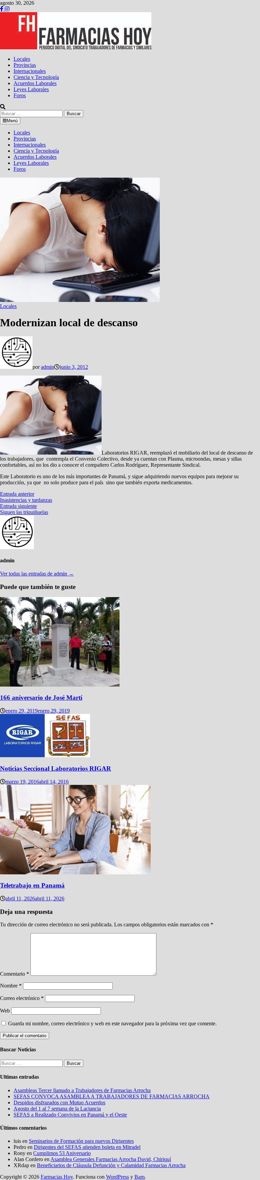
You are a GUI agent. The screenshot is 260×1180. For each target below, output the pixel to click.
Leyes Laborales (31, 89)
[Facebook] (2, 9)
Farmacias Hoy (57, 1177)
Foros (20, 95)
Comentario (14, 974)
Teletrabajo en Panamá (32, 885)
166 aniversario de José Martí (41, 697)
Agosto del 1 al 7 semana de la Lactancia (57, 1108)
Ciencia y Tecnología (36, 77)
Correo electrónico (22, 998)
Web (5, 1011)
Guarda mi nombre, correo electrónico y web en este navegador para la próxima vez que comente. (112, 1023)
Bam (139, 1177)
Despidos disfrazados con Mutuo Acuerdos (59, 1102)
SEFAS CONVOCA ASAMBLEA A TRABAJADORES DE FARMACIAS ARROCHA (112, 1096)
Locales (22, 59)
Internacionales (30, 71)
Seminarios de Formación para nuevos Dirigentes (81, 1141)
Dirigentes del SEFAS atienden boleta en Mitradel (87, 1147)
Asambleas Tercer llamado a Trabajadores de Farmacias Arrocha (82, 1090)
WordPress (117, 1177)
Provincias (25, 65)
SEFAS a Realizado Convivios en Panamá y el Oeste (70, 1115)
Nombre (11, 986)
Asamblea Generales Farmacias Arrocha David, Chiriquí (110, 1159)
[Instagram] (7, 9)
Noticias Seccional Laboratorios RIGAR (55, 768)
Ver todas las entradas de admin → (37, 573)
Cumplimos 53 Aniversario (62, 1153)
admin (47, 367)
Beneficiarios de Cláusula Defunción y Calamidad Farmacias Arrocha (111, 1165)
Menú (12, 120)
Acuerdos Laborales (35, 83)
